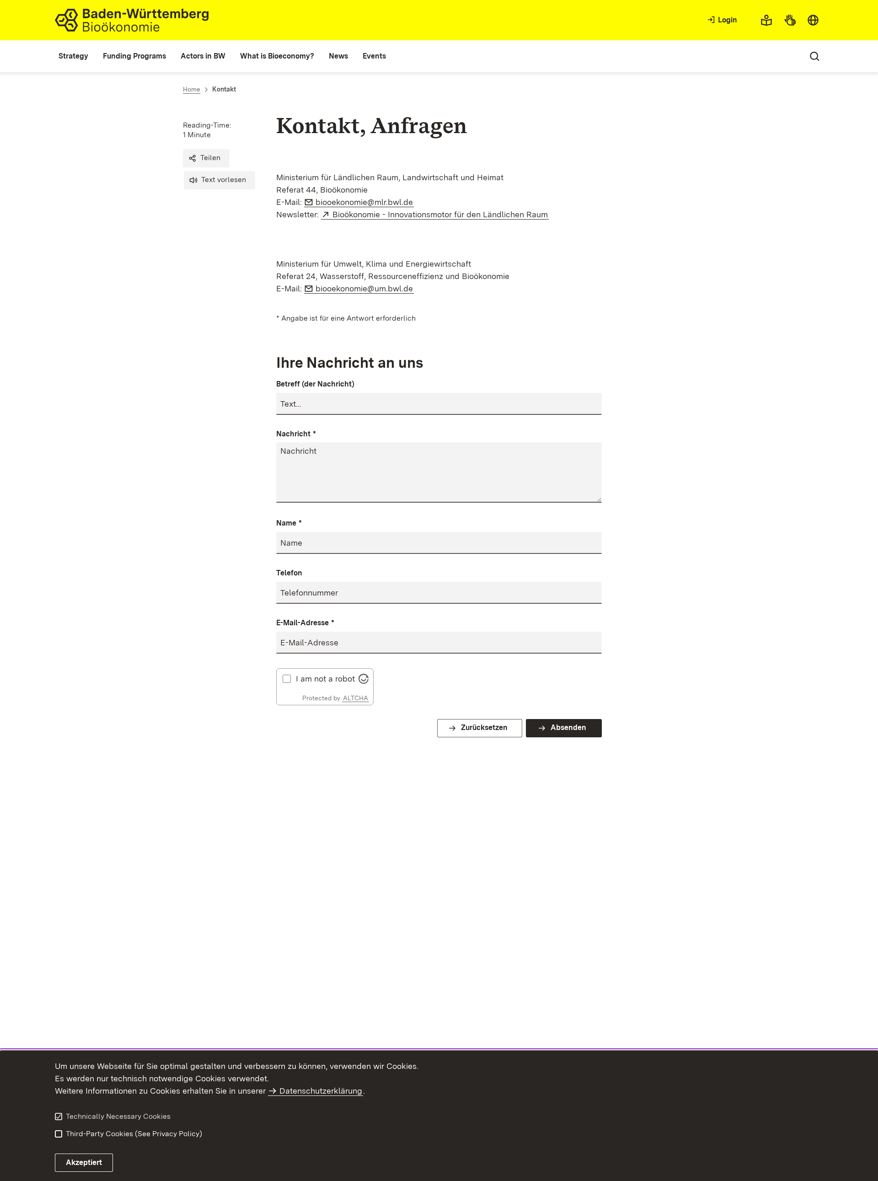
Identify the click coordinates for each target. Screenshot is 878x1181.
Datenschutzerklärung (320, 1090)
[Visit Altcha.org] (364, 677)
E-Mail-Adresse (305, 622)
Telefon (289, 573)
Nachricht (296, 433)
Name (289, 523)
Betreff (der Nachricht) (315, 384)
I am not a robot (325, 679)
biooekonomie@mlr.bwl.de (365, 202)
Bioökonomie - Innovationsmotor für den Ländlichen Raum (440, 214)
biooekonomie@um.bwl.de (365, 288)
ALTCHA (355, 698)
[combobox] (813, 20)
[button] (206, 158)
